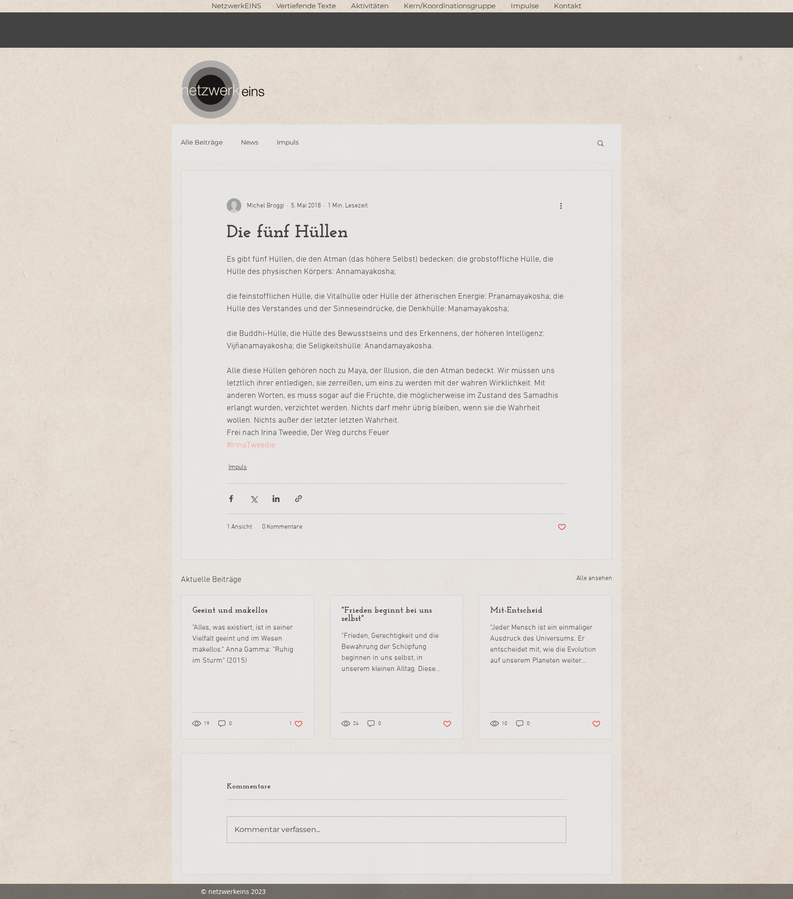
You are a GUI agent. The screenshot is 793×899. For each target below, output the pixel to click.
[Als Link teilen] (298, 498)
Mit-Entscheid (516, 611)
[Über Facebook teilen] (231, 498)
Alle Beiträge (202, 142)
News (249, 142)
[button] (305, 5)
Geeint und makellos (230, 611)
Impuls (288, 142)
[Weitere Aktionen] (560, 205)
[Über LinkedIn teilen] (276, 498)
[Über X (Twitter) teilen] (253, 498)
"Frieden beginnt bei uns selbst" (386, 615)
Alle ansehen (594, 578)
